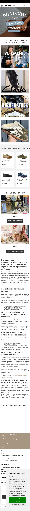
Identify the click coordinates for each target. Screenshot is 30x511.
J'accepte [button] (18, 498)
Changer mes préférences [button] (17, 504)
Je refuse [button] (18, 501)
